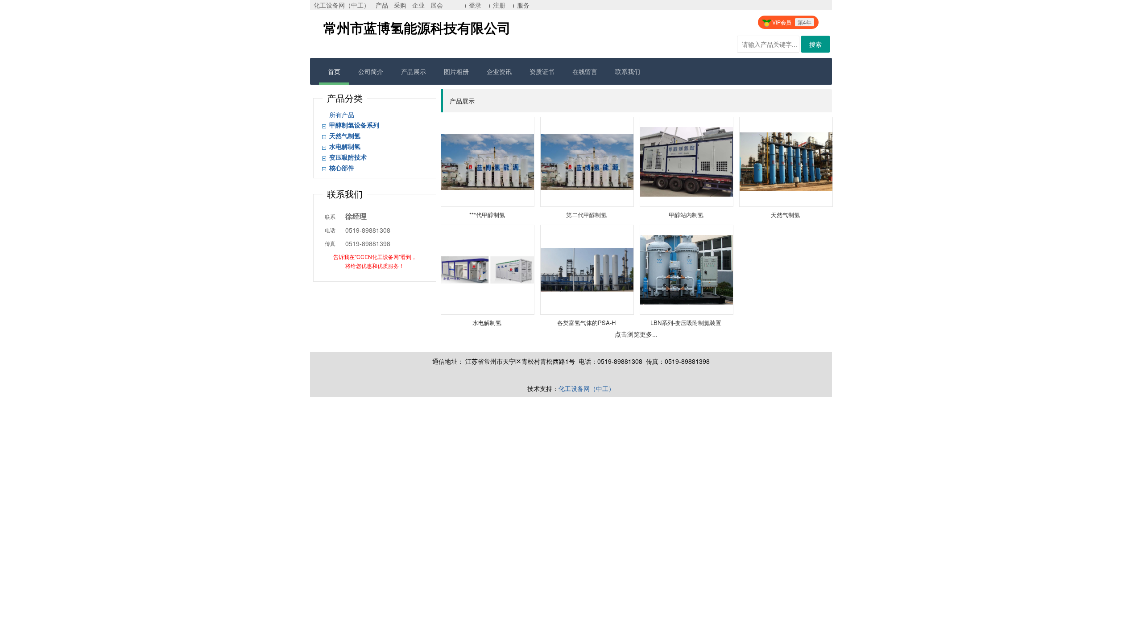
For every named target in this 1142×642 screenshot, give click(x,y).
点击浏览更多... (636, 333)
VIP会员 (791, 22)
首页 (334, 71)
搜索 (815, 44)
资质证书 (542, 71)
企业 (418, 4)
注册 (499, 4)
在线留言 (584, 71)
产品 (382, 4)
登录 (475, 4)
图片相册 (456, 71)
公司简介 (370, 71)
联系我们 (627, 71)
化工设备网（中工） (342, 4)
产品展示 (413, 71)
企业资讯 (499, 71)
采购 (400, 4)
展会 (436, 4)
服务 (523, 4)
